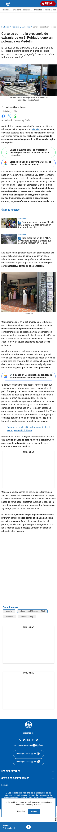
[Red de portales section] (53, 771)
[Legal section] (53, 785)
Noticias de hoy (27, 617)
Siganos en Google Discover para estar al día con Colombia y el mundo (30, 163)
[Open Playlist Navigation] (53, 827)
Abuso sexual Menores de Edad (32, 611)
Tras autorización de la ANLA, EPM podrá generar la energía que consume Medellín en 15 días (34, 240)
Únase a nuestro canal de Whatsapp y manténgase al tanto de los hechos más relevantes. (29, 152)
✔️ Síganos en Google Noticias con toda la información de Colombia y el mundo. (31, 376)
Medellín (36, 129)
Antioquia (26, 27)
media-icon (28, 827)
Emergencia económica (22, 10)
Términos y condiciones (15, 795)
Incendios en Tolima (42, 10)
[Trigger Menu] (3, 4)
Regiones (15, 27)
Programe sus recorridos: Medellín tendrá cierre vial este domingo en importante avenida (36, 224)
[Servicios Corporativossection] (53, 778)
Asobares (9, 617)
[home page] (28, 724)
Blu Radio (5, 27)
